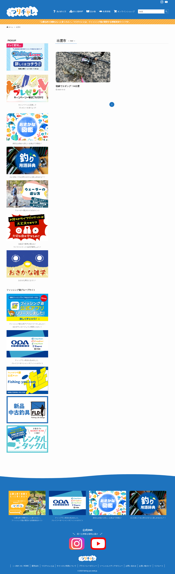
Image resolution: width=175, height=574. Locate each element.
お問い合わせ (131, 565)
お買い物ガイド (145, 565)
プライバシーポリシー (88, 565)
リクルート (158, 565)
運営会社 (35, 565)
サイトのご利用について (66, 565)
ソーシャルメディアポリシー (111, 565)
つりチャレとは (48, 565)
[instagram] (162, 2)
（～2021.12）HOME (20, 565)
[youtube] (166, 2)
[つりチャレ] (22, 11)
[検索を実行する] (166, 11)
